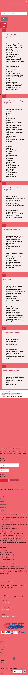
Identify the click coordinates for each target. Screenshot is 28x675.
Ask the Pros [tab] (3, 504)
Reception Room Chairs (18, 489)
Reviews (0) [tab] (3, 507)
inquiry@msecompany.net (8, 616)
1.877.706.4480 (5, 602)
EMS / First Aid (8, 279)
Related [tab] (2, 501)
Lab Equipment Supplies (12, 332)
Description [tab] (3, 496)
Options (3, 474)
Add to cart (14, 480)
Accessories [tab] (3, 498)
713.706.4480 (5, 609)
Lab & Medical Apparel (11, 370)
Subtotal (4, 472)
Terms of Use (4, 673)
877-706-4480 (4, 571)
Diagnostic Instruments (11, 229)
